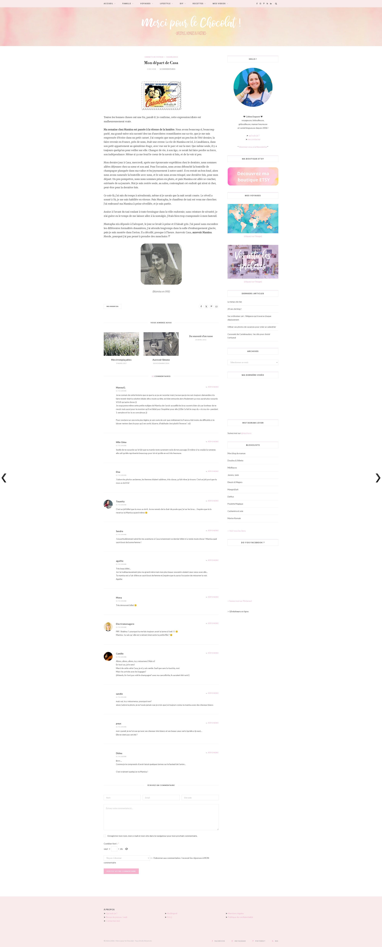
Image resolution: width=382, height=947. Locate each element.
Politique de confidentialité (240, 917)
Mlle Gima (121, 442)
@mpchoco (246, 433)
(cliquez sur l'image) (253, 236)
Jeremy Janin (233, 475)
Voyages (145, 3)
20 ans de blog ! (235, 309)
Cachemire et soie (235, 511)
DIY (181, 3)
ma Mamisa (112, 306)
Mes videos (219, 3)
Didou (119, 753)
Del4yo (231, 496)
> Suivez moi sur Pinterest (240, 601)
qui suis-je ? (254, 135)
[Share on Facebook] (201, 306)
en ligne (239, 611)
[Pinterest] (211, 306)
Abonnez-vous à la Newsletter (253, 147)
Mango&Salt (233, 489)
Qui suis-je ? (111, 913)
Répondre (213, 387)
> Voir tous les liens (237, 530)
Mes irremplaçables (121, 359)
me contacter (254, 139)
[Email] (216, 306)
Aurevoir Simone (161, 359)
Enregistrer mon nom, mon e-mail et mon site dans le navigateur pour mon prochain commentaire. (152, 836)
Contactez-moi (113, 921)
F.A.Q (169, 917)
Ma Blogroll (172, 913)
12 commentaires (167, 69)
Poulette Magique (235, 504)
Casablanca (172, 57)
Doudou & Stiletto (235, 460)
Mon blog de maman (236, 453)
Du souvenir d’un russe (201, 336)
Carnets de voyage (154, 57)
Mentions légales (236, 913)
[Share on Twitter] (206, 306)
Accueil (108, 3)
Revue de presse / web (116, 917)
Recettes (198, 3)
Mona (119, 597)
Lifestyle (165, 3)
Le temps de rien (235, 302)
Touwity (120, 501)
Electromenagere (125, 624)
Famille (126, 3)
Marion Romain (234, 518)
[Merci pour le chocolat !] (191, 27)
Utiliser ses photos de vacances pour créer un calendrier (252, 327)
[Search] (276, 3)
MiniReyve (232, 467)
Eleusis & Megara (235, 482)
